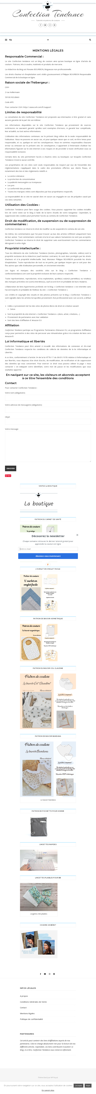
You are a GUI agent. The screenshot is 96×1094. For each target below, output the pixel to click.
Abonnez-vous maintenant (48, 556)
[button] (48, 536)
